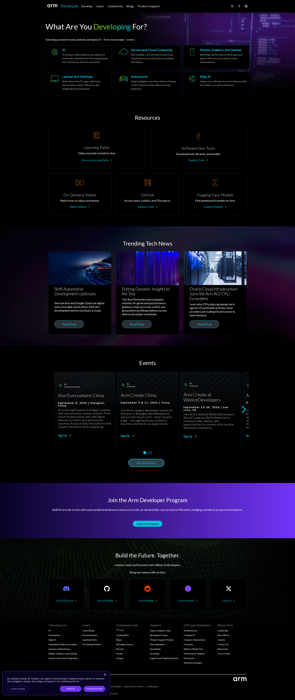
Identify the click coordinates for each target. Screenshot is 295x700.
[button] (85, 435)
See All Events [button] (146, 463)
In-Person (131, 386)
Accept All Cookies (94, 689)
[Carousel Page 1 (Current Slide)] (144, 452)
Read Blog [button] (69, 324)
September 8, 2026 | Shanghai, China (81, 404)
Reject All (71, 689)
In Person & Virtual (72, 387)
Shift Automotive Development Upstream (75, 291)
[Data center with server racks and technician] (215, 268)
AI (65, 384)
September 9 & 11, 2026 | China (145, 402)
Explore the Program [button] (147, 523)
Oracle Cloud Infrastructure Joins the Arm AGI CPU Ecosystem (213, 294)
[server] (147, 268)
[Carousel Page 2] (150, 452)
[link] (84, 410)
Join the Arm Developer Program (147, 500)
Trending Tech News (147, 243)
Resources (147, 117)
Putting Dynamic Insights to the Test (146, 291)
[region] (56, 683)
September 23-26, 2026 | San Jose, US (205, 408)
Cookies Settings (18, 689)
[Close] (105, 674)
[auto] (80, 268)
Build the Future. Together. (147, 555)
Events (147, 363)
